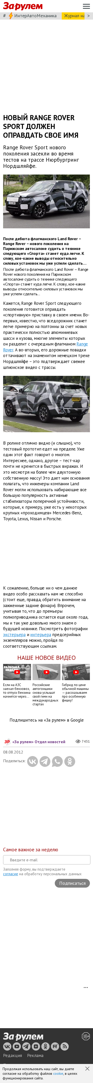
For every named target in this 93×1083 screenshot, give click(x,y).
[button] (87, 1069)
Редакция (12, 1055)
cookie (58, 1073)
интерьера (40, 634)
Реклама (35, 1055)
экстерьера (14, 634)
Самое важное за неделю (30, 849)
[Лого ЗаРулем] (22, 6)
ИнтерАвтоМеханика (35, 16)
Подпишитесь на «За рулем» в (47, 720)
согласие (10, 873)
